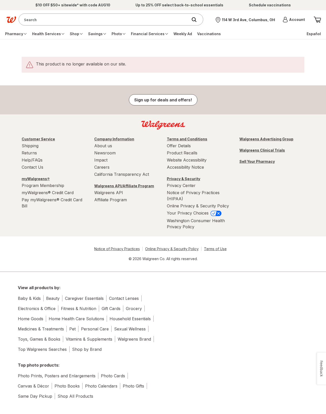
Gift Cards (111, 308)
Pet (72, 328)
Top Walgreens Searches (42, 349)
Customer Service (38, 139)
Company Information (114, 139)
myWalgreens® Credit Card (48, 192)
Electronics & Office (37, 308)
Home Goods (30, 318)
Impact (100, 160)
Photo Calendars (101, 386)
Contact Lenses (124, 298)
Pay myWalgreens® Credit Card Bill (52, 202)
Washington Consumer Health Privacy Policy (196, 223)
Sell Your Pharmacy (257, 161)
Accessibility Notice (185, 167)
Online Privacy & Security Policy (198, 205)
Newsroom (105, 152)
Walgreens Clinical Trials (262, 150)
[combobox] (104, 19)
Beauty (53, 298)
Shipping (30, 145)
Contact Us (32, 167)
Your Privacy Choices (188, 213)
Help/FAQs (32, 160)
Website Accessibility (187, 160)
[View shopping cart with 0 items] (317, 19)
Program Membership (43, 185)
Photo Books (67, 386)
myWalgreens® (36, 179)
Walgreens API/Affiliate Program (124, 186)
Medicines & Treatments (41, 328)
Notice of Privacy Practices (117, 249)
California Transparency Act (121, 174)
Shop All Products (75, 396)
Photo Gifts (133, 386)
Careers (102, 167)
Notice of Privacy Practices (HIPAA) (193, 195)
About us (103, 145)
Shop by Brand (87, 349)
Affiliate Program (110, 199)
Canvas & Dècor (33, 386)
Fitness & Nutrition (78, 308)
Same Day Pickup (35, 396)
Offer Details (179, 145)
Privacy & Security (183, 179)
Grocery (134, 308)
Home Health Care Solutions (76, 318)
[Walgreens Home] (11, 20)
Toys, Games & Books (39, 339)
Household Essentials (130, 318)
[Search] (196, 19)
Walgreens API (108, 192)
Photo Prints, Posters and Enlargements (57, 375)
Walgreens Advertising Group (266, 139)
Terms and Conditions (187, 139)
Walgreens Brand (134, 339)
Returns (29, 152)
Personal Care (95, 328)
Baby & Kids (29, 298)
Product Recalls (182, 152)
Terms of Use (215, 249)
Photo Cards (113, 375)
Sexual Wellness (130, 328)
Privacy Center (181, 185)
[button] (293, 19)
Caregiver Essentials (84, 298)
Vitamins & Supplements (89, 339)
